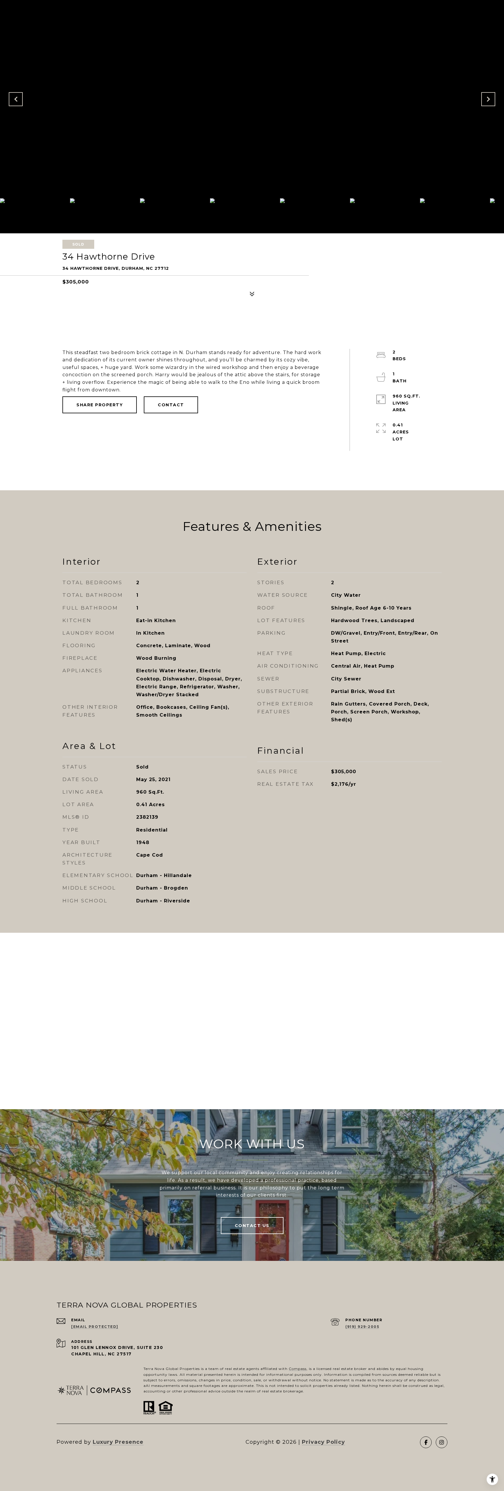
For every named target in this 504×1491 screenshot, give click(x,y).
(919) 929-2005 (362, 1326)
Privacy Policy (323, 1442)
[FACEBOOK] (426, 1442)
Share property (99, 404)
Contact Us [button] (252, 1225)
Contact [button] (171, 404)
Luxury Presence (118, 1442)
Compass (298, 1368)
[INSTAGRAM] (441, 1442)
